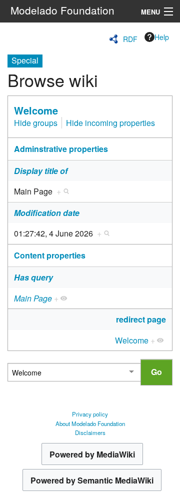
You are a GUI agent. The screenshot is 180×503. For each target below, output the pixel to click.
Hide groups (36, 122)
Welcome (36, 110)
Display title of (41, 170)
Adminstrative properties (61, 148)
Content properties (50, 255)
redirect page (141, 319)
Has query (33, 277)
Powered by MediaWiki (92, 454)
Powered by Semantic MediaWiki (92, 480)
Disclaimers (90, 432)
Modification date (47, 212)
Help (161, 37)
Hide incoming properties (110, 122)
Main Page (33, 298)
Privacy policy (90, 414)
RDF (130, 39)
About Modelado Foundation (90, 424)
